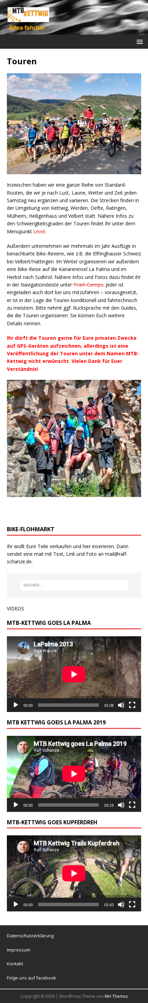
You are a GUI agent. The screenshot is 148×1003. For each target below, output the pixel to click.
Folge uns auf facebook (31, 978)
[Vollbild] (132, 705)
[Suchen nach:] (74, 585)
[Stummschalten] (121, 705)
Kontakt (15, 963)
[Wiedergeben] (15, 705)
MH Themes (116, 996)
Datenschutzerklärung (30, 935)
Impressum (18, 950)
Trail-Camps (87, 284)
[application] (74, 674)
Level (39, 231)
